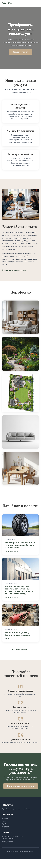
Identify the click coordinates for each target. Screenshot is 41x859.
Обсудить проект (20, 52)
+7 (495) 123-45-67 (8, 839)
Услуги (4, 821)
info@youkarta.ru (7, 842)
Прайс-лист (6, 824)
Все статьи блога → (20, 650)
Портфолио (6, 827)
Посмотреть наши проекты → (14, 270)
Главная (5, 818)
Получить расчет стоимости (20, 786)
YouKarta (8, 3)
